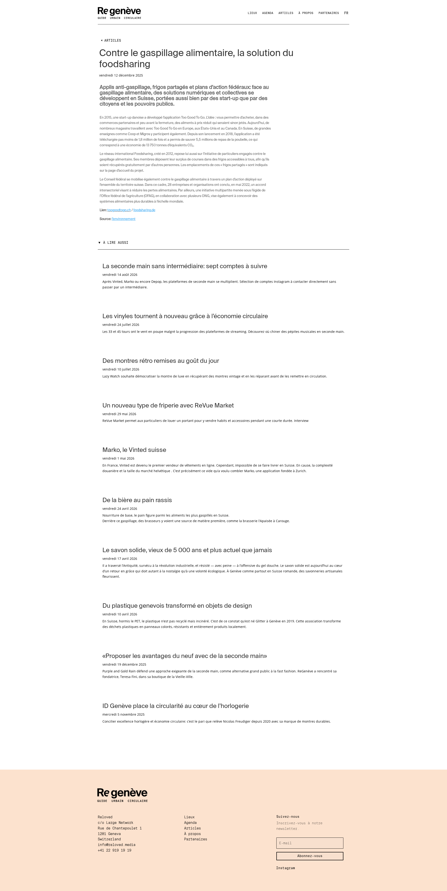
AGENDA (267, 13)
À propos (192, 834)
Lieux (189, 817)
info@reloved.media (118, 845)
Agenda (190, 823)
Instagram (285, 868)
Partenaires (195, 839)
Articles (192, 828)
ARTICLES (285, 13)
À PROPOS (305, 13)
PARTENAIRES (328, 13)
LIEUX (252, 13)
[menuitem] (346, 13)
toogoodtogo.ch (119, 210)
